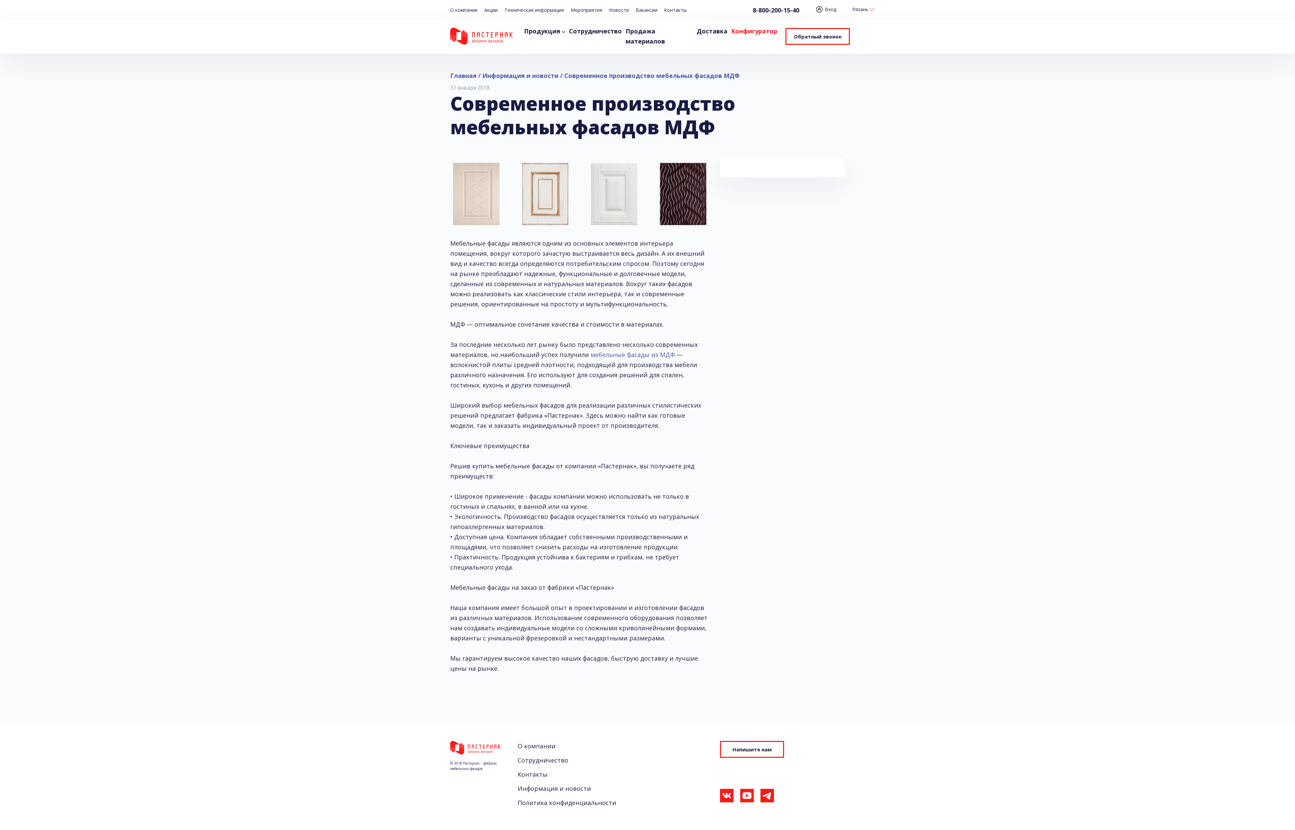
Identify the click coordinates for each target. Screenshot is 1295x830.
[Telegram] (767, 797)
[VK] (726, 797)
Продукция (542, 31)
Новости (619, 10)
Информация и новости (554, 788)
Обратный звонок (818, 36)
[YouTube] (747, 797)
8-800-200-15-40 (776, 10)
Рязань (860, 9)
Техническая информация (534, 10)
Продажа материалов (645, 36)
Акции (491, 10)
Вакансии (646, 10)
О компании (464, 10)
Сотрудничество (595, 31)
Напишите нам (752, 749)
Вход (830, 9)
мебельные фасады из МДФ (633, 355)
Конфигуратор (754, 31)
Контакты (675, 10)
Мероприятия (586, 10)
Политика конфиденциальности (567, 803)
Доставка (712, 31)
